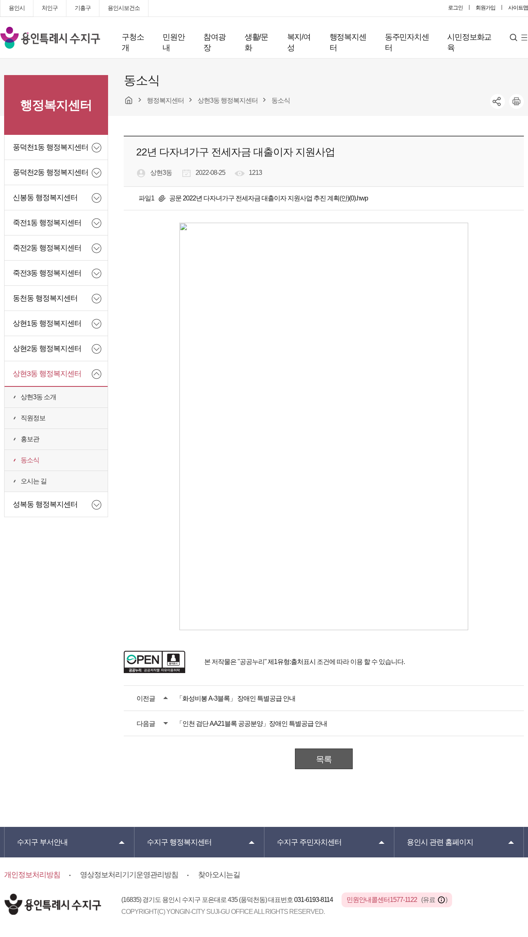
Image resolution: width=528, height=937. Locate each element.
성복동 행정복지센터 (45, 504)
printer (516, 101)
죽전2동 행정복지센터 (47, 248)
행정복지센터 (348, 42)
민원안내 (173, 42)
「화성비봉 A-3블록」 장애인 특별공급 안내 (235, 698)
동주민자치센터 (407, 42)
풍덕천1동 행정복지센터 (50, 147)
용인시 (17, 8)
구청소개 (133, 42)
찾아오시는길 (219, 875)
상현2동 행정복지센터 (47, 348)
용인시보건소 (124, 8)
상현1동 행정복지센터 (47, 323)
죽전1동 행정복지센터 (47, 223)
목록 (324, 759)
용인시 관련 (440, 842)
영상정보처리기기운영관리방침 (129, 875)
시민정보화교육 (469, 42)
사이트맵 (518, 8)
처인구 (50, 8)
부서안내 (42, 842)
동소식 (30, 460)
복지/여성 (299, 42)
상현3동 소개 (38, 396)
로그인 (455, 8)
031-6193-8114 (314, 899)
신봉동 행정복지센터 (45, 197)
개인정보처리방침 (32, 875)
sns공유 (497, 101)
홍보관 (30, 439)
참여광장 (214, 42)
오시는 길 (34, 481)
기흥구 (83, 8)
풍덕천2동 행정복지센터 (50, 172)
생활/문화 (256, 42)
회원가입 (485, 8)
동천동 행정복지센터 (45, 298)
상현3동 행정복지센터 (47, 374)
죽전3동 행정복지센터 (47, 273)
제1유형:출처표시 (292, 661)
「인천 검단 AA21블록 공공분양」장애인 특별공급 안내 (251, 723)
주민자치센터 (309, 842)
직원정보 (33, 417)
